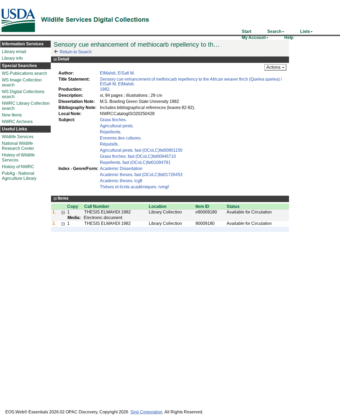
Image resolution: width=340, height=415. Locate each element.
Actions (274, 67)
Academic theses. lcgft (121, 180)
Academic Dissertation (121, 168)
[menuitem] (246, 31)
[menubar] (287, 31)
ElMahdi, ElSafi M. (117, 73)
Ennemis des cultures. (121, 138)
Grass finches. (113, 119)
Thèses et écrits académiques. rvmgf (134, 187)
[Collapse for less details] (63, 212)
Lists (305, 31)
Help (289, 37)
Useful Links (14, 129)
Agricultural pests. (117, 126)
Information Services (23, 44)
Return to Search (76, 52)
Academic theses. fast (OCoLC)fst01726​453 (141, 174)
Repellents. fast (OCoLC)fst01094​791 (135, 162)
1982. (105, 89)
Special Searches (19, 65)
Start (246, 31)
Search (274, 31)
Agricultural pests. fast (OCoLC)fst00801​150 (141, 150)
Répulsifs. (109, 144)
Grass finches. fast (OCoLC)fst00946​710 (138, 156)
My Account (254, 37)
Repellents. (110, 132)
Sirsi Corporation (146, 412)
